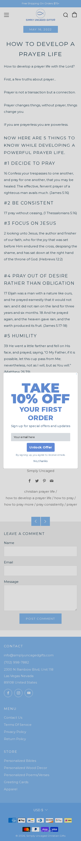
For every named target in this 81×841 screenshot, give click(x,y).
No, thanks (40, 461)
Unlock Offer (40, 447)
